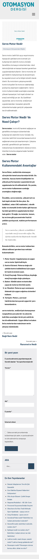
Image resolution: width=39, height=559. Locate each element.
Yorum (8, 368)
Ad (6, 401)
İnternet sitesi (10, 422)
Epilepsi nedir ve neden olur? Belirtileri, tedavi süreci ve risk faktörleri (19, 533)
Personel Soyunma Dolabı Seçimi (19, 505)
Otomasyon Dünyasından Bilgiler (14, 49)
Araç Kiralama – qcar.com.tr (17, 515)
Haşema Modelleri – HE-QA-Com (19, 502)
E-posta (8, 411)
